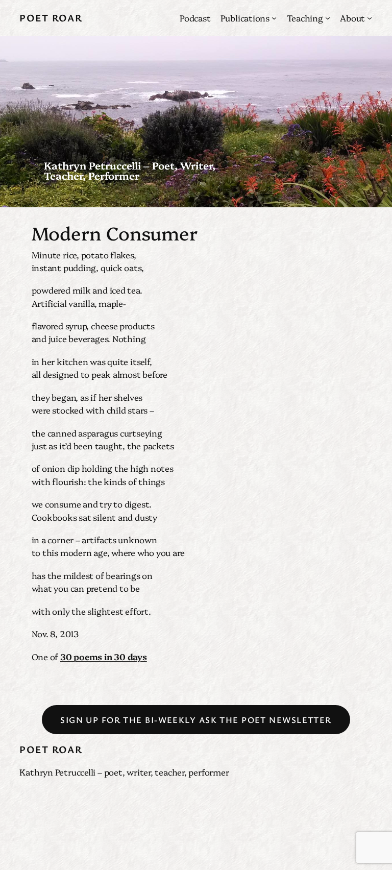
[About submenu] (369, 17)
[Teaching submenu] (327, 17)
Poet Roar (50, 18)
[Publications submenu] (274, 17)
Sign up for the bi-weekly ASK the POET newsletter (196, 720)
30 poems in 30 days (103, 656)
